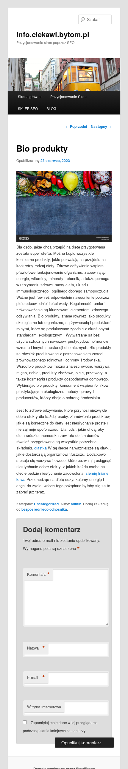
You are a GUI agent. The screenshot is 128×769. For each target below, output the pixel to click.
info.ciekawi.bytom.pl (52, 34)
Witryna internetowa (44, 707)
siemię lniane (97, 473)
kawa (20, 479)
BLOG (51, 108)
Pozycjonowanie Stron (68, 96)
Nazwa (36, 648)
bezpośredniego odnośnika (44, 509)
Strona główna (30, 96)
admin (76, 504)
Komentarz (38, 574)
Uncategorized (46, 504)
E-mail (36, 677)
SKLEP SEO (28, 108)
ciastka (40, 448)
